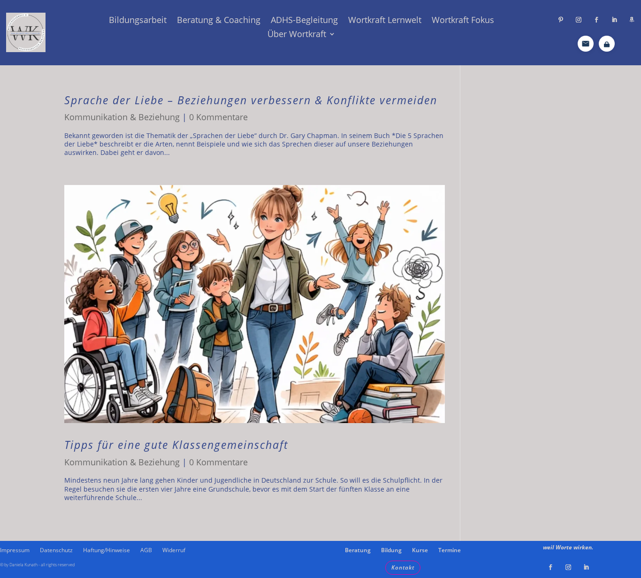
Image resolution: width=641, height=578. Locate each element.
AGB (146, 550)
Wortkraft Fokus (463, 20)
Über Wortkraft (296, 35)
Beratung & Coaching (218, 20)
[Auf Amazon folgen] (632, 19)
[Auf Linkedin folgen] (614, 19)
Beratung (358, 550)
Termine (449, 550)
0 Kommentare (218, 117)
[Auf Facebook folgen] (596, 19)
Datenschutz (56, 550)
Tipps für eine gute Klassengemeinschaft (176, 445)
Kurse (420, 550)
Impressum (15, 550)
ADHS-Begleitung (304, 20)
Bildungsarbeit (138, 20)
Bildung (391, 550)
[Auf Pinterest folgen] (560, 19)
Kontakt (402, 567)
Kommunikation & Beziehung (122, 117)
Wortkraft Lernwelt (384, 20)
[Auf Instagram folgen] (578, 19)
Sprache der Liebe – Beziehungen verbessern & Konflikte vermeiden (250, 100)
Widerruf (173, 550)
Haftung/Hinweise (106, 550)
